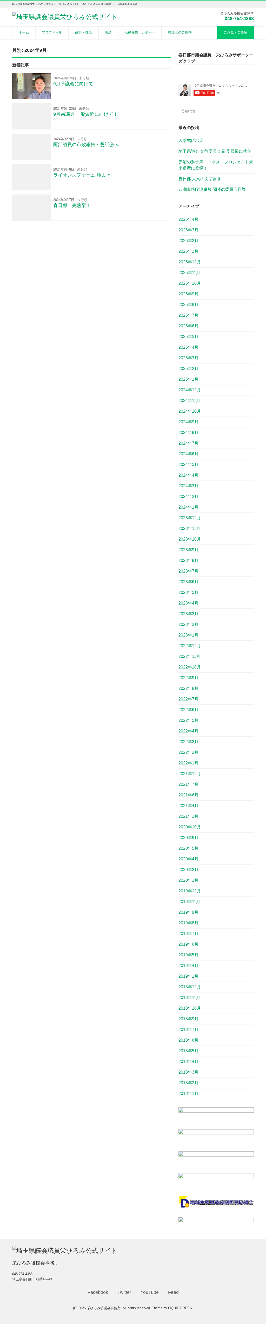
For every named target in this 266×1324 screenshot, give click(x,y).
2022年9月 (188, 678)
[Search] (249, 108)
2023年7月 (188, 571)
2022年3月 (188, 741)
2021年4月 (188, 805)
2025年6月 (188, 326)
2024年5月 (188, 464)
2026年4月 (188, 219)
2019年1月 (188, 976)
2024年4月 (188, 475)
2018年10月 (189, 1008)
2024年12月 (189, 390)
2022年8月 (188, 688)
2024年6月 (188, 454)
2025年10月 (189, 283)
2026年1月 (188, 251)
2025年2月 (188, 368)
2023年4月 (188, 603)
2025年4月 (188, 347)
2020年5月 (188, 848)
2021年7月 (188, 784)
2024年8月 (188, 432)
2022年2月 (188, 752)
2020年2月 (188, 869)
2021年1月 (188, 816)
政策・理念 (83, 32)
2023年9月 (188, 550)
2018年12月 (189, 987)
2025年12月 (189, 262)
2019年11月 (189, 901)
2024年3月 (188, 486)
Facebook (98, 1292)
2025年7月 (188, 315)
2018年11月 (189, 997)
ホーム (24, 32)
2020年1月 (188, 880)
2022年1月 (188, 763)
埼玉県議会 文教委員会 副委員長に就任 (214, 151)
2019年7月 (188, 933)
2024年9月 (188, 422)
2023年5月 (188, 592)
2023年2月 (188, 624)
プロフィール (52, 32)
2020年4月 (188, 859)
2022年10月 (189, 667)
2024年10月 (189, 411)
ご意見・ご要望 (235, 32)
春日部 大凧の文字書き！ (201, 179)
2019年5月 (188, 955)
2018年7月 (188, 1029)
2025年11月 (189, 272)
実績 (108, 32)
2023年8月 (188, 560)
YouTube (150, 1292)
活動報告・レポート (140, 32)
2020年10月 (189, 827)
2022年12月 (189, 646)
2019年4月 (188, 965)
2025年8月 (188, 304)
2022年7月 (188, 699)
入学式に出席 (190, 140)
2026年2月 (188, 240)
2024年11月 (189, 400)
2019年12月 (189, 891)
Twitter (124, 1292)
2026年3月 (188, 230)
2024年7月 (188, 443)
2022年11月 (189, 656)
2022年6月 (188, 710)
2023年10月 (189, 539)
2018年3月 (188, 1072)
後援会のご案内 (180, 32)
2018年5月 (188, 1051)
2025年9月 (188, 294)
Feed (173, 1292)
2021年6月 (188, 795)
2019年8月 (188, 923)
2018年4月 (188, 1061)
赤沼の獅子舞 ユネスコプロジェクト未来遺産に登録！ (215, 165)
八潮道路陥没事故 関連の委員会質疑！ (214, 189)
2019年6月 (188, 944)
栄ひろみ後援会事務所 (104, 1308)
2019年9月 (188, 912)
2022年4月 (188, 731)
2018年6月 (188, 1040)
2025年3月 (188, 358)
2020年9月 (188, 837)
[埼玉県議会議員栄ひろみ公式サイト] (65, 16)
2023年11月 (189, 528)
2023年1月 (188, 635)
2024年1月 (188, 507)
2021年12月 (189, 773)
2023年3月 (188, 614)
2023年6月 (188, 582)
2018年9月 (188, 1019)
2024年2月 (188, 496)
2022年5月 (188, 720)
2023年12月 (189, 518)
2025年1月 (188, 379)
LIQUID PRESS (180, 1308)
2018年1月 (188, 1093)
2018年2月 (188, 1083)
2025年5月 (188, 336)
